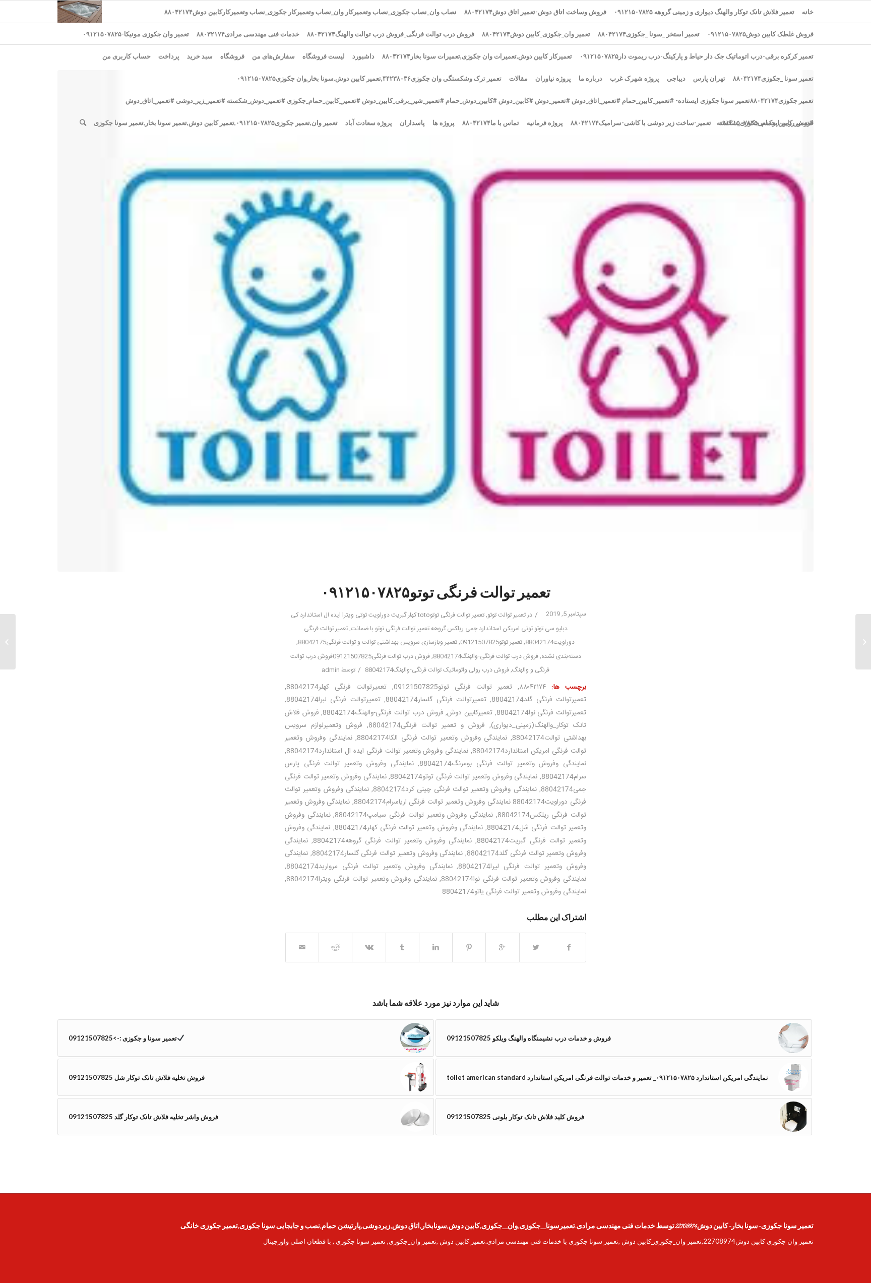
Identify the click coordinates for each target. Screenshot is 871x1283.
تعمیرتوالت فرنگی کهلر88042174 (336, 687)
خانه (808, 12)
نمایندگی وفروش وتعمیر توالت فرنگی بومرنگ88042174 (502, 763)
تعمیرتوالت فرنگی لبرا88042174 (333, 699)
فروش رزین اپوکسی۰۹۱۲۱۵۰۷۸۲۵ (766, 122)
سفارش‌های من (273, 56)
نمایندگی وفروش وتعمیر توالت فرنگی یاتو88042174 (514, 891)
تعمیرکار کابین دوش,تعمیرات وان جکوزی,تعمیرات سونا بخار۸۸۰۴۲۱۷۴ (477, 56)
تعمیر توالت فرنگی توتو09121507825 (453, 687)
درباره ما (590, 78)
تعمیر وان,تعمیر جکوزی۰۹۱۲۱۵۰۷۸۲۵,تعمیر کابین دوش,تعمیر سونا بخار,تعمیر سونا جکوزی (216, 122)
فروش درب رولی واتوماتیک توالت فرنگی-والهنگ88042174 (437, 670)
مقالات (518, 78)
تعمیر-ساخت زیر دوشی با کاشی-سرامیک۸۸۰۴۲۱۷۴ (641, 122)
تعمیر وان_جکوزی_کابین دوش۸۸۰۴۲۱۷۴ (536, 34)
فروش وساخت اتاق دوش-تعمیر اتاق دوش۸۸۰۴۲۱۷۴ (535, 12)
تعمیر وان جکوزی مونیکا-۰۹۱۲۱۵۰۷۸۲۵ (136, 34)
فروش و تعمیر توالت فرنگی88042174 (426, 725)
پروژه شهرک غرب (634, 78)
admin (331, 670)
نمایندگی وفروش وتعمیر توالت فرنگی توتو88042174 (463, 776)
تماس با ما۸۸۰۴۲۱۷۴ (490, 122)
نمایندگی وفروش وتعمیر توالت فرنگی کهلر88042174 (409, 827)
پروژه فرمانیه (545, 122)
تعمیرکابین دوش (469, 712)
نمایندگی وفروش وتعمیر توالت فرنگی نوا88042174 (513, 879)
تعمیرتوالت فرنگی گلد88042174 (538, 699)
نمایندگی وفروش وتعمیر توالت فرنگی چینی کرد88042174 (455, 789)
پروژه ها (443, 122)
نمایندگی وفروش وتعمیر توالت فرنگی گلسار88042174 (387, 853)
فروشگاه (232, 56)
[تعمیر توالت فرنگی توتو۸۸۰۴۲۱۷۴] (435, 321)
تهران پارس (709, 78)
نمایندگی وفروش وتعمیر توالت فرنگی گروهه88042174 (392, 840)
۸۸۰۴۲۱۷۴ (532, 687)
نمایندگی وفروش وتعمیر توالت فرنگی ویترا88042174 (361, 879)
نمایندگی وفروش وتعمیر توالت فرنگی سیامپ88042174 (414, 815)
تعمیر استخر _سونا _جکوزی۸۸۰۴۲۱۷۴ (649, 34)
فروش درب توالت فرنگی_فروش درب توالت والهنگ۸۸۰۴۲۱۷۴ (390, 34)
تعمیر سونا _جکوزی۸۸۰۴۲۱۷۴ (773, 78)
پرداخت (168, 56)
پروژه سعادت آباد (368, 122)
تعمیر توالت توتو (506, 615)
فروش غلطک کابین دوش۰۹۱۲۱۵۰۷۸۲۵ (760, 34)
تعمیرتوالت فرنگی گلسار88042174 (436, 699)
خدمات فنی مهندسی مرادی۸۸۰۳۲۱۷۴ (248, 34)
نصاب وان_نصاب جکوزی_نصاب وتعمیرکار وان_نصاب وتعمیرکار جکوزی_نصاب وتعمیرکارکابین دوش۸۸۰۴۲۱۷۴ (310, 12)
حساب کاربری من (126, 56)
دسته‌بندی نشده (561, 656)
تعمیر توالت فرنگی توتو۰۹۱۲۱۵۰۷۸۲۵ (435, 593)
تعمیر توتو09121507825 (491, 642)
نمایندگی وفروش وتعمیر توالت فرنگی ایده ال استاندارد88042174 (377, 751)
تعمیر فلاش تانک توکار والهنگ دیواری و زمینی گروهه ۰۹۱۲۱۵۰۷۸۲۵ (704, 12)
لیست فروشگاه (323, 56)
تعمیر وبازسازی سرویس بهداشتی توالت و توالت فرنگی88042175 (377, 642)
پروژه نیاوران (553, 78)
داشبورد (363, 56)
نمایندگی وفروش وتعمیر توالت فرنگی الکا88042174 (432, 738)
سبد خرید (200, 56)
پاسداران (412, 122)
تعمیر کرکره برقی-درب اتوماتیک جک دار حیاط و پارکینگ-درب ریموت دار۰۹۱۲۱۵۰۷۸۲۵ (697, 56)
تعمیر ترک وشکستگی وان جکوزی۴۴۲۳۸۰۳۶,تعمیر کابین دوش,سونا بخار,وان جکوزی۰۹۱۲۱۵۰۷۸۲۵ (369, 78)
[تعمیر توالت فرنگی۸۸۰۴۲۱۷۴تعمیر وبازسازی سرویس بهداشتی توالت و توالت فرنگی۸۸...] (863, 641)
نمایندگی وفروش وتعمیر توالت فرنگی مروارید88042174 (369, 866)
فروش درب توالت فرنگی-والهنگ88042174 (485, 656)
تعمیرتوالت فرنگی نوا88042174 (541, 712)
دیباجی (676, 78)
